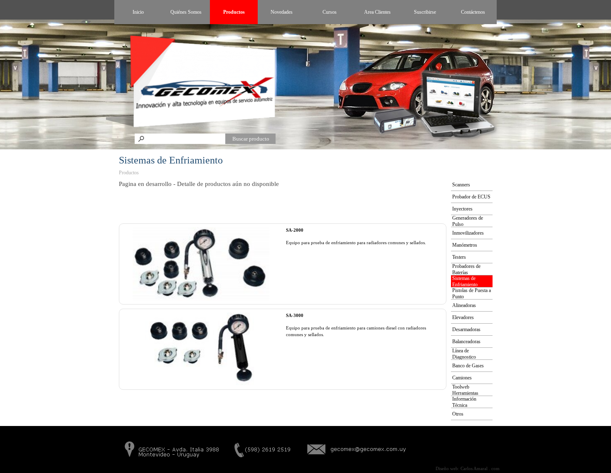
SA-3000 (294, 315)
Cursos (330, 12)
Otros (457, 414)
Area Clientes (377, 12)
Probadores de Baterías (466, 269)
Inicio (138, 12)
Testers (459, 257)
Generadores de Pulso (467, 221)
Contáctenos (473, 12)
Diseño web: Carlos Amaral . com (468, 468)
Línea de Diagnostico (464, 354)
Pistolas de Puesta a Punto (471, 293)
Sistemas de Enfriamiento (465, 281)
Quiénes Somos (186, 12)
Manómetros (464, 245)
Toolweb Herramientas (465, 390)
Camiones (462, 378)
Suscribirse (425, 12)
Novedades (282, 12)
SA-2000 (294, 230)
